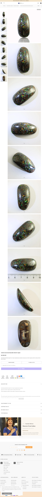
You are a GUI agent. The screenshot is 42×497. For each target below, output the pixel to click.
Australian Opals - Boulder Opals (13, 5)
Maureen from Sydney (29, 426)
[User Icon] (38, 3)
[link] (4, 14)
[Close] (21, 480)
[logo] (21, 2)
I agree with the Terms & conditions (8, 365)
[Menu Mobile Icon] (1, 3)
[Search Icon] (4, 3)
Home (4, 5)
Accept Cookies (7, 493)
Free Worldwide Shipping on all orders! (21, 0)
